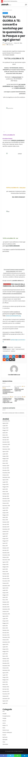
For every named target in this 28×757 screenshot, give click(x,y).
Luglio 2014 (5, 618)
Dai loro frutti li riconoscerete (10, 1)
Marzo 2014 (5, 628)
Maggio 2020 (5, 458)
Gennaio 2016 (6, 576)
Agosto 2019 (5, 479)
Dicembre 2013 (6, 635)
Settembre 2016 (6, 559)
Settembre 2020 (6, 449)
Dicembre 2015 (6, 578)
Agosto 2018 (5, 508)
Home (4, 10)
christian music (10, 347)
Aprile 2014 (5, 625)
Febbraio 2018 (6, 522)
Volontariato (5, 744)
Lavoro (4, 723)
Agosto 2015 (5, 588)
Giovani (4, 720)
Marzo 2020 (5, 463)
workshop (13, 351)
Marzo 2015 (5, 599)
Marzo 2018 (5, 519)
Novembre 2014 (6, 609)
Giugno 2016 (5, 564)
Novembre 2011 (6, 693)
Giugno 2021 (5, 428)
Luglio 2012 (5, 675)
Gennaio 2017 (6, 550)
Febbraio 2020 (6, 465)
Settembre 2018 (6, 505)
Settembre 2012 (6, 670)
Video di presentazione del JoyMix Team (19, 389)
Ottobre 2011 (5, 696)
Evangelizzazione (6, 716)
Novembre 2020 (6, 444)
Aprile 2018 (5, 517)
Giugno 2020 (5, 456)
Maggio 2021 (5, 430)
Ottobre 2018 (6, 503)
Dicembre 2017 (6, 526)
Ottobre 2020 (6, 446)
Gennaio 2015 (6, 604)
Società (4, 734)
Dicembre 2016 (6, 552)
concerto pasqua (17, 347)
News (4, 727)
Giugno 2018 (5, 512)
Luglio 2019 (5, 482)
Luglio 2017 (5, 536)
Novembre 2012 (6, 665)
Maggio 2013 (5, 651)
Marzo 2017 (5, 545)
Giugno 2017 (5, 538)
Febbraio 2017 (6, 548)
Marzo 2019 (5, 491)
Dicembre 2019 (6, 470)
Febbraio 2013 (6, 658)
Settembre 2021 (6, 420)
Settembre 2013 (6, 642)
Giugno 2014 (5, 620)
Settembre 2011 (6, 698)
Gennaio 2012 (6, 689)
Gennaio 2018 (6, 524)
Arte (4, 711)
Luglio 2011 (5, 703)
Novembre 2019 (6, 472)
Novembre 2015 (6, 580)
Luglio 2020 (5, 453)
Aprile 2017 (5, 543)
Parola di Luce (6, 730)
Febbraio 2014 (6, 630)
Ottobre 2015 (6, 583)
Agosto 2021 (5, 423)
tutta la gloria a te (6, 351)
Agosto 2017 (5, 533)
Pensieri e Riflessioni (7, 732)
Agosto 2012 (5, 672)
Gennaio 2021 (6, 439)
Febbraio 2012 (6, 686)
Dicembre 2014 (6, 606)
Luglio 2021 (5, 425)
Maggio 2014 (5, 623)
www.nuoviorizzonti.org (13, 315)
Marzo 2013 (5, 656)
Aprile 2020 (5, 460)
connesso (10, 412)
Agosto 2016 (5, 562)
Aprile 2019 (5, 489)
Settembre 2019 (6, 477)
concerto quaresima (6, 349)
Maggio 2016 (5, 566)
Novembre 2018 (6, 500)
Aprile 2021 (5, 432)
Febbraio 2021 (6, 437)
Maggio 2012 (5, 679)
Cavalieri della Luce (8, 43)
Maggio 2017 (5, 540)
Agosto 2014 (5, 616)
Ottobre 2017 (5, 531)
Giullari (13, 349)
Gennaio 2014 (6, 632)
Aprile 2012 (5, 682)
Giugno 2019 (5, 484)
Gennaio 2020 (6, 468)
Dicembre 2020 (6, 442)
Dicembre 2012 (6, 663)
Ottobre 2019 (6, 475)
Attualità (4, 713)
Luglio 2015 (5, 590)
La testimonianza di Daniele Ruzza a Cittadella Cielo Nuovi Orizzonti (8, 391)
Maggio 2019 (5, 486)
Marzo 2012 (5, 684)
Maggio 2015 (5, 595)
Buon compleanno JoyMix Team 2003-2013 (19, 400)
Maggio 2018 (5, 515)
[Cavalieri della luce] (6, 4)
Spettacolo (9, 10)
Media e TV (5, 725)
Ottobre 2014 (6, 611)
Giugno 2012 (5, 677)
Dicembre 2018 (6, 498)
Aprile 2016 (5, 569)
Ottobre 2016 (6, 557)
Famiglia (4, 718)
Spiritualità (5, 739)
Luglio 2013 (5, 646)
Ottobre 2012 (6, 668)
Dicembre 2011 (6, 691)
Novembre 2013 (6, 637)
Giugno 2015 (5, 592)
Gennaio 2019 (6, 496)
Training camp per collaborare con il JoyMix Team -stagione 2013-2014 (7, 400)
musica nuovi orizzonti (20, 349)
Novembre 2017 (6, 529)
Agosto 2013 (5, 644)
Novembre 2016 (6, 555)
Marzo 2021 (5, 435)
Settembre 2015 (6, 585)
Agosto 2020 (5, 451)
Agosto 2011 (5, 700)
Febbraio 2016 (6, 573)
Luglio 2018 (5, 510)
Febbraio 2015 (6, 602)
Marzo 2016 (5, 571)
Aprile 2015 (5, 597)
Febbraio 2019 (6, 493)
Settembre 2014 (6, 613)
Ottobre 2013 (6, 639)
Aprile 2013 (5, 653)
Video (4, 741)
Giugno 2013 (5, 649)
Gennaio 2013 (6, 660)
